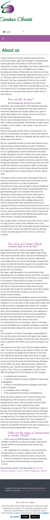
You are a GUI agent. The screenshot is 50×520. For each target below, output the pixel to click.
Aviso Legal (25, 490)
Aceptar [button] (25, 517)
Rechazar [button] (35, 517)
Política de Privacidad (37, 490)
